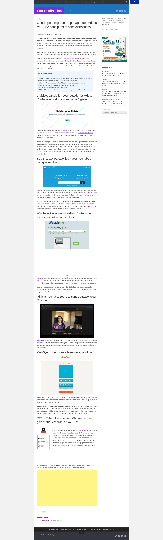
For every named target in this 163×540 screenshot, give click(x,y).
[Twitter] (117, 11)
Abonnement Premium (71, 2)
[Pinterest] (125, 11)
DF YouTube (82, 430)
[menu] (134, 2)
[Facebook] (120, 11)
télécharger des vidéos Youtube (74, 58)
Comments (44, 520)
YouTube (43, 511)
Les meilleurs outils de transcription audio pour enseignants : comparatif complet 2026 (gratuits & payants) (114, 93)
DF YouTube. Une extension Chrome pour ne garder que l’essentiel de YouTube (63, 90)
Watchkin (40, 278)
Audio (103, 89)
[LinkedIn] (122, 11)
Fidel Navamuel (44, 31)
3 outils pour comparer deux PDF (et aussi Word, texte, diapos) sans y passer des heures (114, 83)
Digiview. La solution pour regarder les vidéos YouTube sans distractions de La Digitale (65, 78)
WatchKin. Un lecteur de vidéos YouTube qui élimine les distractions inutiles (62, 83)
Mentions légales (84, 2)
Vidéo (39, 19)
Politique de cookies (96, 2)
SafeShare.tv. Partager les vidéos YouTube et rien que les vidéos (58, 80)
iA (102, 71)
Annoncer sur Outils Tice (55, 2)
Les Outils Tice (49, 11)
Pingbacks (57, 520)
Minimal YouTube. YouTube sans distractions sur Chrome (56, 85)
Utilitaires (107, 71)
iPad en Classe (115, 99)
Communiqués (106, 99)
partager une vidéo (90, 192)
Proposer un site (41, 2)
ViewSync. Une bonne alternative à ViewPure (53, 87)
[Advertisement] (67, 262)
